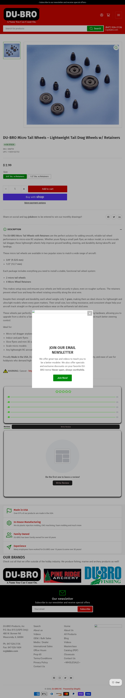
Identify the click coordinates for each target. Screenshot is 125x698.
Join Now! (62, 378)
